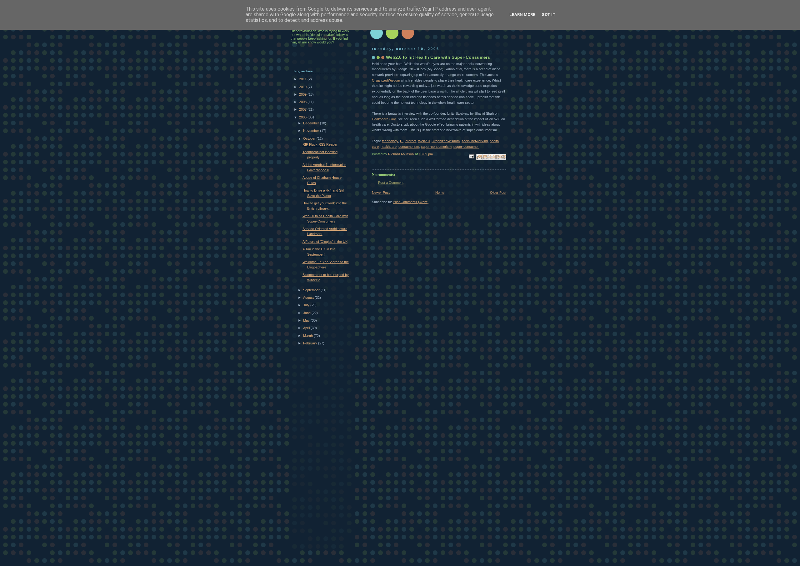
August (309, 297)
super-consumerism (436, 146)
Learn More (522, 14)
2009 (303, 94)
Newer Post (381, 192)
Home (439, 192)
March (308, 336)
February (310, 343)
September (312, 290)
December (311, 123)
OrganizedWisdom (386, 80)
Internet (410, 141)
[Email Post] (471, 156)
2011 (303, 79)
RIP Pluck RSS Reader (320, 144)
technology (390, 141)
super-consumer (466, 146)
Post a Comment (390, 182)
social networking (475, 141)
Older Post (498, 192)
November (311, 131)
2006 (303, 117)
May (307, 320)
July (306, 305)
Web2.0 (424, 141)
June (307, 313)
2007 (303, 109)
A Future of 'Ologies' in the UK (325, 241)
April (307, 328)
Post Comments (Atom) (410, 202)
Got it (549, 14)
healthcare (389, 146)
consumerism (408, 146)
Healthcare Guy (384, 119)
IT (401, 141)
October (310, 138)
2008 (303, 102)
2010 (303, 87)
